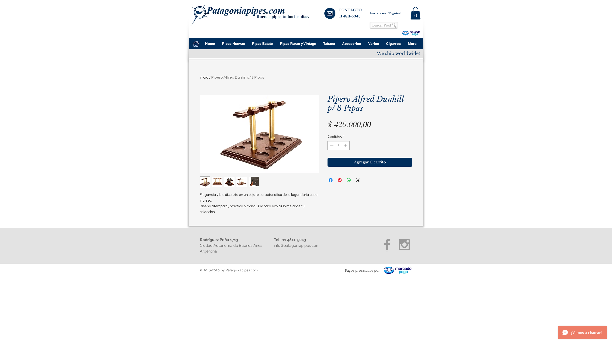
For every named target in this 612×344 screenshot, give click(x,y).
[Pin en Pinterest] (340, 180)
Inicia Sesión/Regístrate (386, 13)
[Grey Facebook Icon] (387, 244)
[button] (415, 13)
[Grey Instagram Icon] (404, 244)
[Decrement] (331, 145)
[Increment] (346, 145)
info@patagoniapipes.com (297, 245)
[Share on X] (358, 180)
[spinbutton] (338, 145)
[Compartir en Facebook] (330, 180)
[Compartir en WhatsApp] (349, 180)
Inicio (204, 77)
